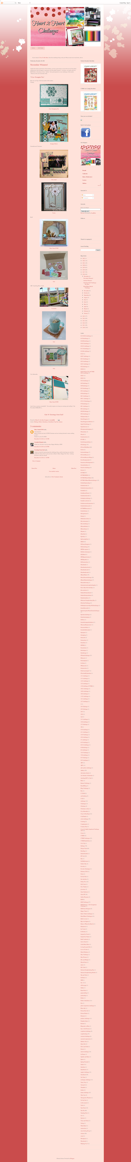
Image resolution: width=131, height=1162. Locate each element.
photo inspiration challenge (87, 1005)
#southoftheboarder (85, 630)
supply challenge (85, 1072)
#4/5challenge (84, 383)
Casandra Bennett (38, 442)
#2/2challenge (84, 366)
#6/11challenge (84, 396)
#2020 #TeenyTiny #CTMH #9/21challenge (87, 372)
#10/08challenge (85, 341)
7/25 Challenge (84, 752)
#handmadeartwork (85, 567)
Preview (82, 213)
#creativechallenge (85, 467)
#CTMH (83, 472)
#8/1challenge (84, 409)
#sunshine (83, 642)
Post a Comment (36, 461)
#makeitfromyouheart (86, 592)
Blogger (72, 1158)
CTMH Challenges (85, 838)
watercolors (83, 1128)
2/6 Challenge (84, 706)
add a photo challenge (86, 768)
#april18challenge (85, 424)
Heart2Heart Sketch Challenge (88, 287)
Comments (85, 198)
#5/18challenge (84, 388)
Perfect (82, 998)
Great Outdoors (84, 892)
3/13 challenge (84, 719)
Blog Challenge (84, 788)
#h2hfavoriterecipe (85, 552)
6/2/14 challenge (85, 745)
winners (60, 422)
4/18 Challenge (84, 734)
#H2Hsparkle (84, 559)
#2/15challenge (84, 359)
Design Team (84, 848)
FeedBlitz (93, 213)
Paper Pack (83, 990)
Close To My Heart (43, 57)
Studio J (83, 1064)
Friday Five (83, 881)
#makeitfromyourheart (86, 595)
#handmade (83, 564)
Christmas (83, 806)
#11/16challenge (85, 348)
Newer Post (34, 468)
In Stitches (83, 931)
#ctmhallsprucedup (85, 483)
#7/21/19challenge (85, 401)
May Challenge (84, 954)
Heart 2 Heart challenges (86, 913)
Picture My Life (84, 1011)
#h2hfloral (83, 554)
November (86, 290)
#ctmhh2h (83, 490)
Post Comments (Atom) (57, 477)
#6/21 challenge (84, 398)
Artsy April (54, 179)
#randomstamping (85, 617)
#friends (83, 531)
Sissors (82, 1049)
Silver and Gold (84, 1046)
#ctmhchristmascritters (86, 488)
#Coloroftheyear (85, 455)
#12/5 (82, 354)
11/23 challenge (84, 696)
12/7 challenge (84, 701)
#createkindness (84, 465)
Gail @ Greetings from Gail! (54, 414)
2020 (84, 265)
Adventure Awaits (85, 773)
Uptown (82, 1118)
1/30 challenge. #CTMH (86, 686)
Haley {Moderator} (87, 177)
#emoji (82, 516)
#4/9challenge (84, 386)
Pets (82, 1003)
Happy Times (84, 911)
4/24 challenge (84, 737)
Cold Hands (83, 816)
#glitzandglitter (84, 539)
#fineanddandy (84, 526)
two (81, 1115)
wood (82, 1136)
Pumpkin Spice (84, 1021)
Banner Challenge (85, 783)
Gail (54, 281)
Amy (54, 368)
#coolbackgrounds (85, 460)
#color (82, 449)
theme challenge (85, 1092)
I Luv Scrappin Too (37, 77)
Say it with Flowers (85, 1028)
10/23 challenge (84, 688)
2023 (84, 258)
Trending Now (84, 1113)
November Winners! (88, 278)
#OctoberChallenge (85, 603)
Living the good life (85, 947)
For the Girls (84, 876)
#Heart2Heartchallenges (86, 580)
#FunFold (83, 534)
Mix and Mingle (85, 960)
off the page (83, 985)
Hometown (83, 926)
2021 (84, 263)
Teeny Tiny (83, 1082)
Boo (82, 791)
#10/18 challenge (85, 346)
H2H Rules (40, 48)
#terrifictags (83, 653)
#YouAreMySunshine (86, 673)
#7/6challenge (84, 403)
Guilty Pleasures (84, 897)
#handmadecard (84, 570)
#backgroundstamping (86, 429)
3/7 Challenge (84, 724)
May (85, 304)
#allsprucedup (84, 416)
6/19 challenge (84, 742)
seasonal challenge (85, 1036)
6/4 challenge (84, 750)
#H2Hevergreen (84, 549)
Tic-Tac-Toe (83, 1100)
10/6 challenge (84, 694)
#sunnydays (83, 640)
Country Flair (84, 826)
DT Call (82, 856)
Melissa (84, 183)
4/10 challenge (84, 729)
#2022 (82, 378)
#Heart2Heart (84, 575)
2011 (84, 325)
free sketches (84, 879)
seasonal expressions (86, 1039)
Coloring (83, 821)
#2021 (82, 375)
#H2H (82, 541)
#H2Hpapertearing (85, 557)
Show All (99, 185)
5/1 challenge (84, 740)
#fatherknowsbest (85, 518)
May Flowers (84, 957)
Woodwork (83, 1141)
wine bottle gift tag (85, 1131)
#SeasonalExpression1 (86, 625)
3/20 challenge (84, 722)
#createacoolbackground (87, 462)
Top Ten (56, 422)
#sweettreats (84, 648)
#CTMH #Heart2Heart (86, 478)
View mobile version (54, 471)
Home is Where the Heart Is (87, 924)
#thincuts (83, 658)
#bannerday (83, 432)
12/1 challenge (84, 699)
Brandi (84, 170)
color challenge (84, 819)
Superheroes (84, 1069)
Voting (82, 1123)
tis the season (84, 1103)
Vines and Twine (85, 1120)
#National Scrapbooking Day (88, 600)
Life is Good (84, 942)
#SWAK (82, 645)
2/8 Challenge (84, 709)
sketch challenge (85, 1051)
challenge (83, 801)
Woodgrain (83, 1138)
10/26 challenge (84, 691)
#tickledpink (84, 660)
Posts (84, 195)
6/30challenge (84, 747)
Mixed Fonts (84, 962)
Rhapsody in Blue (85, 1026)
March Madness (84, 952)
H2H (82, 899)
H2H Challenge (84, 902)
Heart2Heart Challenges (86, 916)
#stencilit (83, 637)
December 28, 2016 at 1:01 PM (41, 439)
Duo (82, 858)
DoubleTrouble (84, 853)
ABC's (82, 765)
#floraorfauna (84, 529)
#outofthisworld (84, 608)
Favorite (83, 866)
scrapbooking (84, 1034)
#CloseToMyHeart (85, 447)
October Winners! (88, 280)
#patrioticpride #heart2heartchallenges (90, 610)
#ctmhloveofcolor (85, 501)
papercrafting (84, 993)
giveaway (83, 889)
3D (81, 727)
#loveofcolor (84, 590)
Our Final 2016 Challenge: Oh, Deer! (90, 283)
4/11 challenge (84, 732)
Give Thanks (84, 887)
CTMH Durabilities (85, 841)
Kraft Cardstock (84, 939)
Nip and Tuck (84, 975)
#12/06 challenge (85, 351)
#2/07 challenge (84, 356)
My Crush (83, 967)
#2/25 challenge (84, 364)
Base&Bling (84, 786)
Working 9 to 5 (84, 1143)
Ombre (82, 988)
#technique (83, 650)
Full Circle (83, 884)
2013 (84, 320)
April (85, 306)
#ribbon (82, 619)
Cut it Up (83, 843)
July (85, 299)
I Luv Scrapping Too (54, 109)
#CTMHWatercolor (85, 508)
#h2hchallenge (84, 547)
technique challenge (85, 1080)
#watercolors (84, 668)
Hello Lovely (84, 919)
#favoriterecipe (84, 521)
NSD (82, 980)
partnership (83, 995)
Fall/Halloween (84, 861)
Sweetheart (51, 422)
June (85, 302)
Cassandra (54, 308)
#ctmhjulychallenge (85, 498)
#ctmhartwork (84, 485)
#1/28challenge (84, 338)
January (86, 313)
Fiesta (82, 874)
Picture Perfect (84, 1013)
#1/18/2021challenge (86, 336)
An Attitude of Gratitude (86, 775)
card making (84, 796)
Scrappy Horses (54, 144)
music (82, 965)
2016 (84, 274)
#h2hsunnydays (84, 562)
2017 (84, 272)
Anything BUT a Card (86, 778)
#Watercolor (84, 665)
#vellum (83, 663)
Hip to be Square (85, 921)
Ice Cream (83, 929)
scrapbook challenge (86, 1031)
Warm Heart (83, 1126)
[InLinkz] (81, 120)
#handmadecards (85, 572)
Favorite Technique (85, 869)
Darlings (36, 422)
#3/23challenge (84, 380)
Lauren (84, 180)
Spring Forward (84, 1062)
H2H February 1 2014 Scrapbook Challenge (89, 905)
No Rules (83, 977)
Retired (82, 1023)
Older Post (73, 468)
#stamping (83, 635)
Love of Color (84, 949)
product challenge (85, 1018)
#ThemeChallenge (85, 655)
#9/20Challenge (84, 411)
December (86, 276)
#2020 (82, 369)
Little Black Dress (85, 944)
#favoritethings (84, 523)
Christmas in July (85, 809)
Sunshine (83, 1067)
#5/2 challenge (84, 391)
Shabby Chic (84, 1041)
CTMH (82, 835)
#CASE (82, 439)
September (86, 295)
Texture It (83, 1085)
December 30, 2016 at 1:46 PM (41, 457)
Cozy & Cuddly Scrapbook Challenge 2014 (90, 829)
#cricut (82, 470)
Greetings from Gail (39, 450)
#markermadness (85, 598)
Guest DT (83, 894)
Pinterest (83, 1016)
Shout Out (83, 1044)
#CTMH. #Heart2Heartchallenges (89, 480)
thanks (82, 1090)
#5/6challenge (84, 393)
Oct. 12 (82, 982)
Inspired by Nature (85, 936)
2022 (84, 260)
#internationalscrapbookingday (88, 585)
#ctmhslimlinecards (85, 506)
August (86, 297)
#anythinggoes (84, 419)
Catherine (85, 173)
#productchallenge (85, 614)
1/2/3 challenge (84, 681)
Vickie (54, 213)
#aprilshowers (84, 426)
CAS (82, 798)
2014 (84, 318)
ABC (82, 762)
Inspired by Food (85, 934)
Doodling (83, 851)
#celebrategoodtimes (86, 442)
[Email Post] (58, 420)
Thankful (83, 1087)
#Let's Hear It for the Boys (87, 587)
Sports (82, 1059)
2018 (84, 270)
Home (33, 48)
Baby (82, 780)
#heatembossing (84, 582)
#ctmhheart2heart (85, 493)
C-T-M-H (83, 793)
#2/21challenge (84, 361)
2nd (82, 717)
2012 (84, 323)
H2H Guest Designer (85, 908)
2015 (84, 316)
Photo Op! (83, 1008)
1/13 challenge (84, 678)
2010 (84, 327)
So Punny (83, 1054)
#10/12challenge (85, 343)
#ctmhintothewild (85, 495)
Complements (84, 824)
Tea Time (83, 1077)
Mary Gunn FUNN (54, 248)
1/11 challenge (84, 676)
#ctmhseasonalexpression (87, 503)
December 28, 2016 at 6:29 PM (41, 446)
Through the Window (86, 1097)
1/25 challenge (84, 683)
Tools (82, 1105)
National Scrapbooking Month (88, 972)
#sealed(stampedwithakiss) (87, 622)
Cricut (82, 833)
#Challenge (83, 444)
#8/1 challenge (84, 406)
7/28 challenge (84, 755)
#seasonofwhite (84, 627)
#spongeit (83, 632)
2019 (84, 267)
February (86, 311)
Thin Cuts (83, 1095)
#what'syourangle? (85, 671)
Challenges (83, 803)
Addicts (82, 770)
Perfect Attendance (43, 422)
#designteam (84, 513)
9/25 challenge (84, 760)
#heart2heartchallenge (86, 577)
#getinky (83, 536)
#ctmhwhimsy (84, 511)
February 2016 (84, 871)
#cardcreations (84, 437)
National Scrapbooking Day (87, 970)
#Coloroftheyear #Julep (86, 457)
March (85, 309)
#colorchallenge (84, 452)
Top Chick (83, 1108)
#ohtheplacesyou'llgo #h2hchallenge (89, 605)
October (86, 293)
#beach (82, 434)
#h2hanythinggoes (85, 544)
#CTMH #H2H (84, 475)
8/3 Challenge (84, 757)
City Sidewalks (84, 811)
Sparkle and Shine (85, 1057)
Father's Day (84, 864)
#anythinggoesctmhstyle (87, 421)
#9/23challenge (84, 414)
